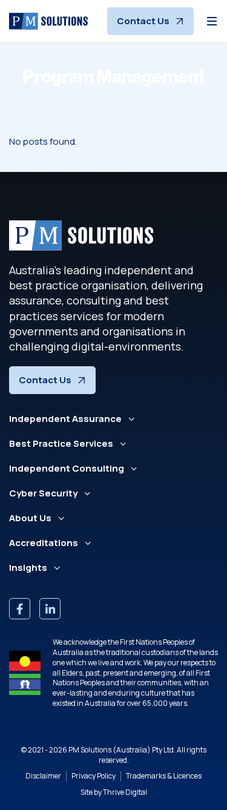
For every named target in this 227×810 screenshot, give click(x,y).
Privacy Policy (93, 776)
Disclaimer (43, 776)
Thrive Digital (125, 792)
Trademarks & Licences (164, 776)
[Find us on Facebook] (19, 608)
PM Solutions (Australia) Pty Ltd (121, 750)
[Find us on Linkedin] (50, 608)
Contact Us (143, 21)
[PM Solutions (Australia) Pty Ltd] (48, 21)
